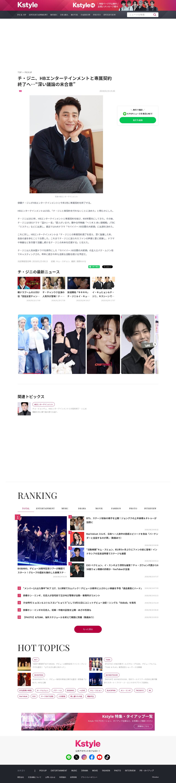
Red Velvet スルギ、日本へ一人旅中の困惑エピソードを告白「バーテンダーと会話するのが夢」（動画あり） (122, 535)
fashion (85, 14)
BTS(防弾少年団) (25, 690)
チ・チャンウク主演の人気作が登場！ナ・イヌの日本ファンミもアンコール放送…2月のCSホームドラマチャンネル (53, 294)
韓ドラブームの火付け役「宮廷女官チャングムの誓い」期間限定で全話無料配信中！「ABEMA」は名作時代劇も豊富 (29, 294)
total (26, 508)
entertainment (38, 14)
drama (64, 14)
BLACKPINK (111, 690)
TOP (20, 72)
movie (74, 14)
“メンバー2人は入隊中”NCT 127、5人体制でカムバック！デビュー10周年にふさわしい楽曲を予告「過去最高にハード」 (83, 588)
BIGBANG (70, 690)
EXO (34, 696)
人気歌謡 (62, 696)
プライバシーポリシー (89, 777)
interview (110, 14)
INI (150, 690)
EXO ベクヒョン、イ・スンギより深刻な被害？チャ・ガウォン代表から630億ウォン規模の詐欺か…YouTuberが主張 (122, 567)
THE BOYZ (140, 690)
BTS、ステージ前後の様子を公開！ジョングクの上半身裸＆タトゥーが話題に (121, 520)
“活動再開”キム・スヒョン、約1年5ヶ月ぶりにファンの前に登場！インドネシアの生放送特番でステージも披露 (121, 551)
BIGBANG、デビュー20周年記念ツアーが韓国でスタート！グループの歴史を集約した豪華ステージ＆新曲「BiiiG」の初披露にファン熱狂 (42, 570)
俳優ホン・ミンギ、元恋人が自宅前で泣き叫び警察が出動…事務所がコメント (61, 595)
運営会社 (20, 777)
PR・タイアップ (147, 770)
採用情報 (73, 777)
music (54, 14)
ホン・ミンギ (126, 690)
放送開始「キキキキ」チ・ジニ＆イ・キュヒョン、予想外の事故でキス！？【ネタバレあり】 (78, 294)
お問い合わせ (50, 777)
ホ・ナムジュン (42, 690)
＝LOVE (82, 690)
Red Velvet (23, 696)
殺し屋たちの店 (76, 696)
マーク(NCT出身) (47, 696)
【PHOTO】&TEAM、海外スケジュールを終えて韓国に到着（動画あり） (59, 617)
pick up (21, 14)
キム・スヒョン (96, 690)
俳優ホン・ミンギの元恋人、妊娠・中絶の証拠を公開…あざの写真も (57, 610)
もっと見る (88, 629)
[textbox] (142, 14)
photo (97, 14)
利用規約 (62, 777)
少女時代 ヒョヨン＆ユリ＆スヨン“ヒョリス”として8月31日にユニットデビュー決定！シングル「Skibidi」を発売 (79, 602)
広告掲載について (34, 777)
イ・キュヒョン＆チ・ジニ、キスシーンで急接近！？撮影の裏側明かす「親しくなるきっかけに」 (103, 294)
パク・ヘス (57, 690)
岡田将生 (90, 696)
